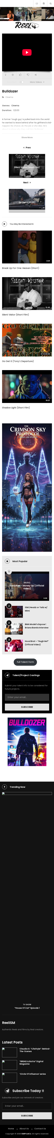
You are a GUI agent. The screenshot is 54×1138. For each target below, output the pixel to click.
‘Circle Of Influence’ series (33, 1074)
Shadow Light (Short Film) (16, 407)
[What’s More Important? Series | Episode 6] (21, 14)
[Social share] (35, 74)
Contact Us (40, 1128)
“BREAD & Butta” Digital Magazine (31, 1062)
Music (27, 582)
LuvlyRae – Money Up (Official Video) (27, 587)
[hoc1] (27, 897)
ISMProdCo (26, 1134)
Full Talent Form (25, 662)
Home (11, 1128)
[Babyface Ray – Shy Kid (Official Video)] (35, 14)
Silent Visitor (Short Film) (15, 314)
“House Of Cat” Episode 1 (27, 1008)
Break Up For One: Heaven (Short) (20, 268)
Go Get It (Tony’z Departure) (18, 361)
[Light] (5, 74)
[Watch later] (12, 74)
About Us (24, 1128)
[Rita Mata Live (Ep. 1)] (7, 14)
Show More (27, 137)
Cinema (9, 97)
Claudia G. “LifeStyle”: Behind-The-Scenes (35, 1050)
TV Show (27, 1004)
